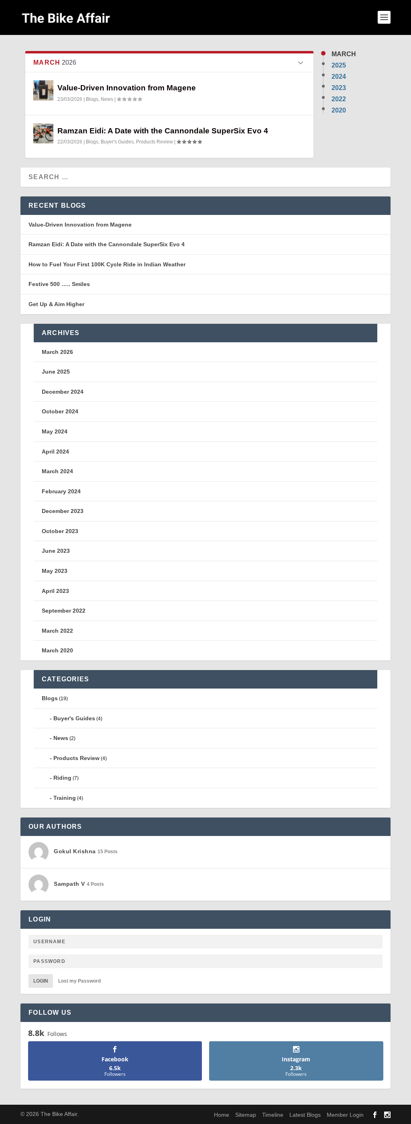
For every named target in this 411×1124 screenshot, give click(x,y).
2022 (339, 99)
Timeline (272, 1115)
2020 (339, 110)
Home (221, 1115)
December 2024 (62, 391)
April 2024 (55, 451)
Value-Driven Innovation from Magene (126, 88)
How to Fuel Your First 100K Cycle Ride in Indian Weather (106, 264)
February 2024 (61, 491)
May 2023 (54, 571)
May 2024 (54, 431)
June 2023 (56, 551)
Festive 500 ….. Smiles (59, 284)
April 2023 (55, 591)
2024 (339, 77)
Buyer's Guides (117, 142)
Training (64, 798)
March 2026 (57, 352)
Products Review (154, 142)
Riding (62, 778)
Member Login (345, 1115)
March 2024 (57, 471)
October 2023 (60, 531)
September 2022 (63, 610)
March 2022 (57, 630)
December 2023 (62, 511)
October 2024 (60, 411)
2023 (339, 88)
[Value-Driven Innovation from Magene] (43, 90)
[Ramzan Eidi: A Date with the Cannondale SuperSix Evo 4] (43, 133)
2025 (339, 65)
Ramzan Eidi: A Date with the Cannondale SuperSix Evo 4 (162, 131)
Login (40, 981)
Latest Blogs (305, 1115)
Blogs (92, 99)
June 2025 (56, 371)
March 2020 (57, 650)
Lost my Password (79, 981)
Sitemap (245, 1115)
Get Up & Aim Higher (56, 304)
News (107, 99)
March (344, 54)
